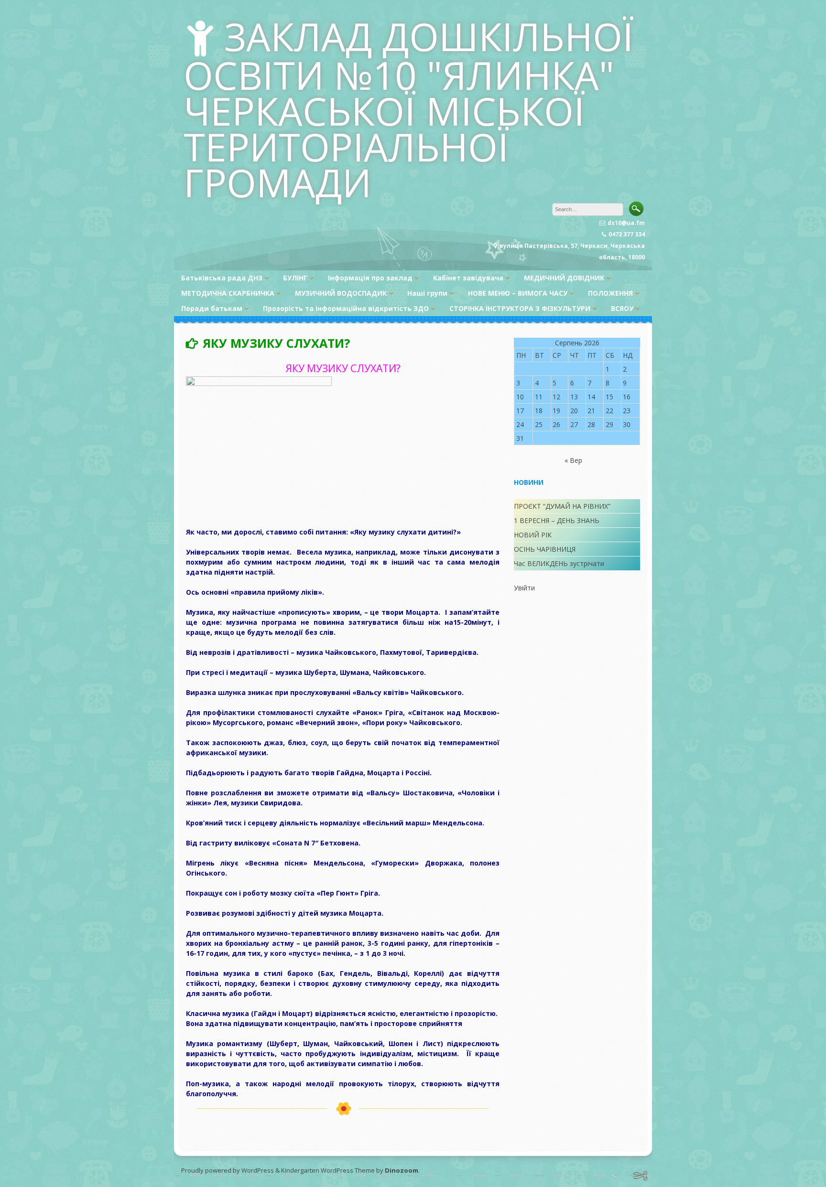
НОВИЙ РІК (533, 534)
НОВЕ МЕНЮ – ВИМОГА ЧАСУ (517, 293)
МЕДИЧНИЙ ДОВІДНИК (564, 277)
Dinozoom (401, 1170)
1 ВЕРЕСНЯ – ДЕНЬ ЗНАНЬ (556, 520)
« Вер (573, 460)
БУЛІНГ (295, 277)
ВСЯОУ (622, 308)
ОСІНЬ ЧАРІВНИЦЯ (545, 549)
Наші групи (427, 293)
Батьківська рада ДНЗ (221, 277)
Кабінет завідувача (468, 277)
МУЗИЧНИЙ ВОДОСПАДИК (341, 293)
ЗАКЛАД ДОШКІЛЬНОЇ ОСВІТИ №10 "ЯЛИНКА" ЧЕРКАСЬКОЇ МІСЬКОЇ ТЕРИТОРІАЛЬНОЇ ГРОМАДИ (409, 109)
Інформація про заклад (370, 277)
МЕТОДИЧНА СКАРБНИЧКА (227, 293)
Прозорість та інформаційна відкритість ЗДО (346, 308)
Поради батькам (211, 308)
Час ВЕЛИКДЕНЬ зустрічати (559, 563)
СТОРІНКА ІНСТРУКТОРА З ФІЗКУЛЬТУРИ (519, 308)
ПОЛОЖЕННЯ (610, 293)
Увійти (524, 587)
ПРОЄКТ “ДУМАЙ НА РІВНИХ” (562, 506)
